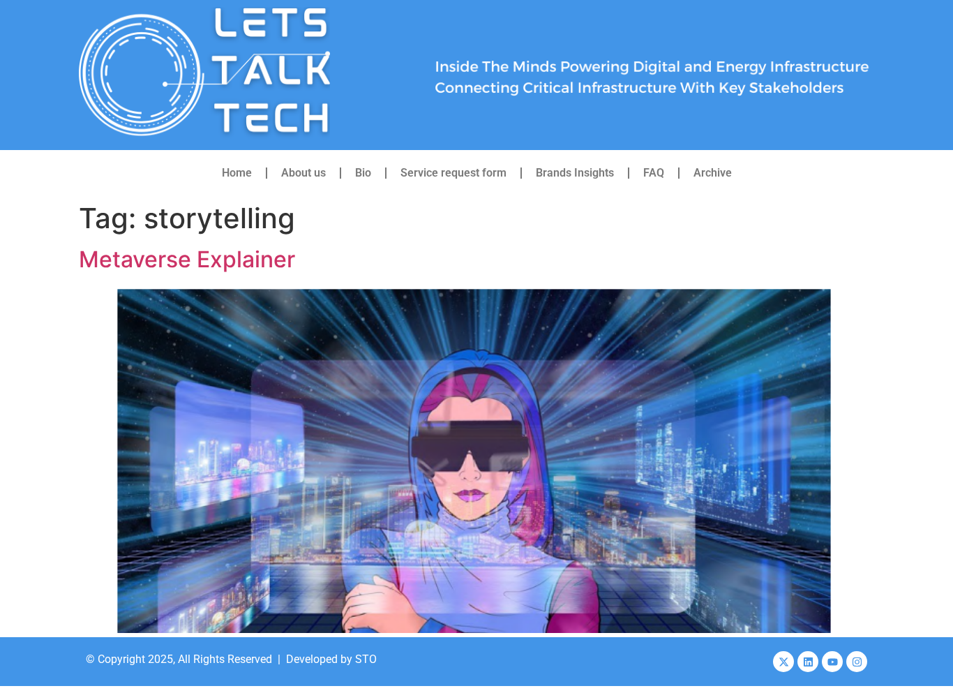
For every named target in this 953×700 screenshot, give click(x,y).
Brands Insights (575, 172)
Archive (712, 172)
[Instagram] (856, 661)
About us (303, 172)
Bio (363, 172)
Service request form (453, 172)
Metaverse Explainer (187, 259)
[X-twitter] (783, 661)
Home (237, 172)
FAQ (653, 172)
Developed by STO (331, 659)
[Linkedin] (807, 661)
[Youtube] (832, 661)
